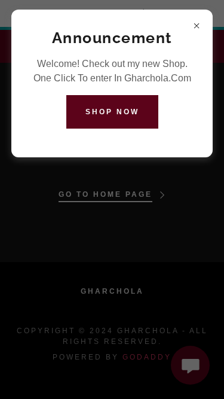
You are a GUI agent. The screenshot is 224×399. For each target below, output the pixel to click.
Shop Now (112, 112)
